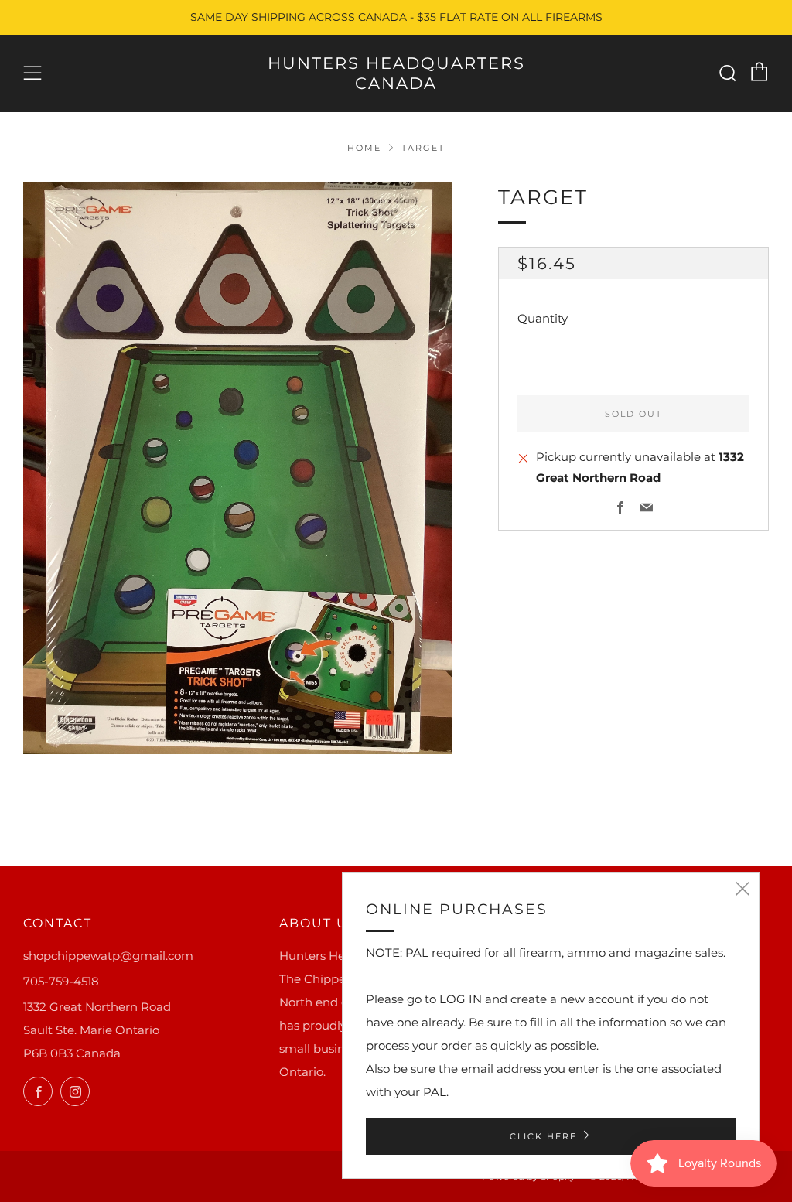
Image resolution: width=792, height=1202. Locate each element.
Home (364, 147)
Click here (543, 1136)
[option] (237, 468)
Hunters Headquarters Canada (396, 73)
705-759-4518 (61, 981)
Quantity (542, 318)
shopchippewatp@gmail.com (108, 955)
